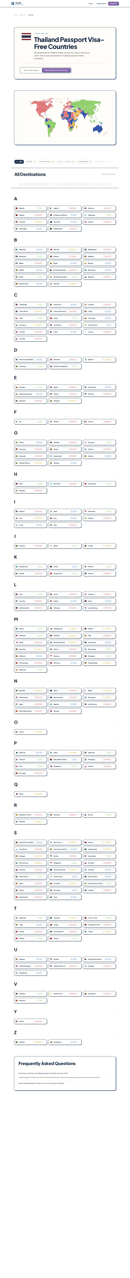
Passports (113, 3)
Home (91, 3)
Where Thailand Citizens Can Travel (56, 70)
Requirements (101, 3)
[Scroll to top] (114, 198)
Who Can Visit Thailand (31, 70)
